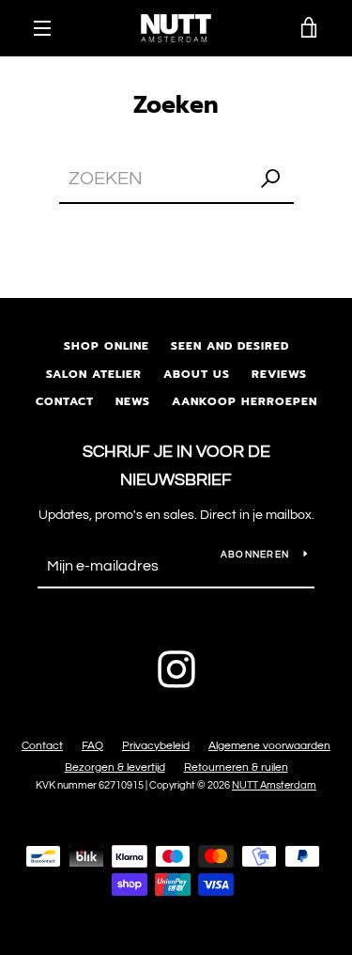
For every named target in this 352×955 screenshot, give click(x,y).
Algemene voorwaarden (269, 746)
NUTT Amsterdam (274, 785)
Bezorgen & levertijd (115, 767)
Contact (65, 401)
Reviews (279, 374)
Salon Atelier (94, 374)
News (132, 401)
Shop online (106, 345)
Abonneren (255, 554)
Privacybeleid (156, 746)
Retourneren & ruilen (236, 767)
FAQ (92, 746)
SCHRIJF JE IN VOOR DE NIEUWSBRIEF (176, 466)
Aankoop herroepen (244, 401)
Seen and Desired (230, 345)
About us (196, 374)
